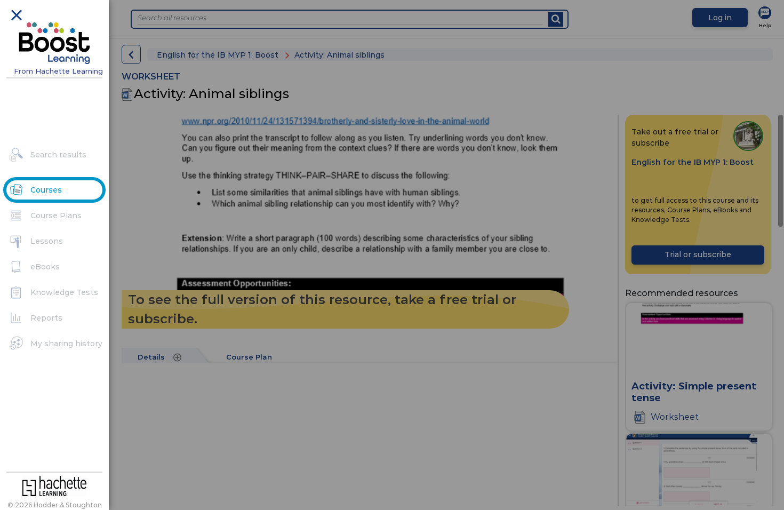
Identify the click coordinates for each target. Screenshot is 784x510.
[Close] (16, 14)
